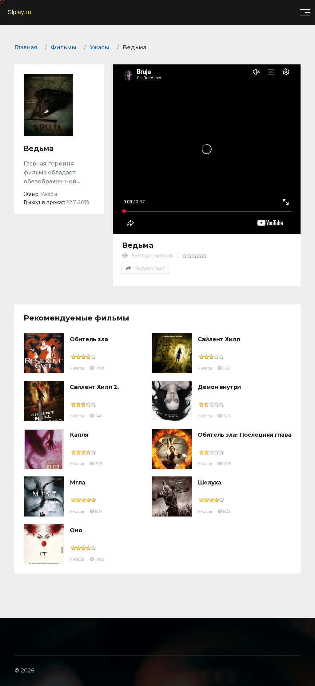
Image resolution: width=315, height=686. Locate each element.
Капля (79, 434)
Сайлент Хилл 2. (94, 387)
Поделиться (150, 269)
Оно (76, 530)
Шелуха (209, 482)
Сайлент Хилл (219, 339)
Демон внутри (219, 387)
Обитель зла (89, 339)
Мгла (77, 482)
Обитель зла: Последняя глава (244, 434)
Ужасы (77, 367)
